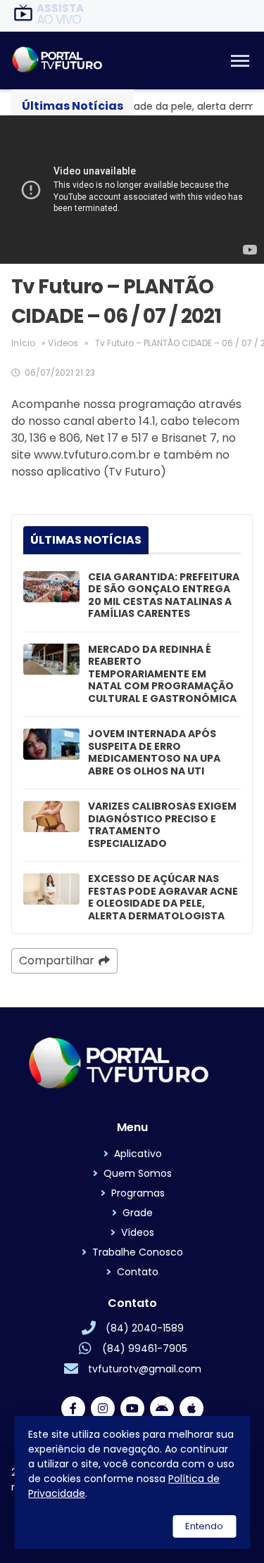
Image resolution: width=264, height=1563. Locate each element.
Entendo (204, 1526)
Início (23, 343)
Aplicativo (138, 1154)
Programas (138, 1193)
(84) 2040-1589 (145, 1328)
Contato (137, 1272)
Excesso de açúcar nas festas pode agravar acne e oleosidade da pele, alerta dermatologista (163, 897)
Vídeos (63, 343)
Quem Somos (137, 1173)
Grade (137, 1213)
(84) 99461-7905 (144, 1348)
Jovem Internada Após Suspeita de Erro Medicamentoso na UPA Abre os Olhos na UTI (154, 752)
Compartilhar (56, 960)
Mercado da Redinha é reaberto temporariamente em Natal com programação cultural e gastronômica (162, 675)
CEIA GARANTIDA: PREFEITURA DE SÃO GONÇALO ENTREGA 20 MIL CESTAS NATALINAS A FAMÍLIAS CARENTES (163, 595)
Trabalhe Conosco (137, 1252)
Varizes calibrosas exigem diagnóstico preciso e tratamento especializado (162, 825)
